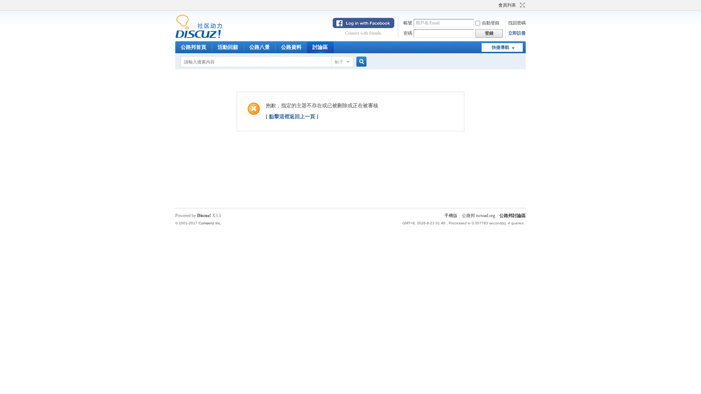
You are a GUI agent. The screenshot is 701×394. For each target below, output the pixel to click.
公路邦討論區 (512, 215)
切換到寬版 (521, 5)
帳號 (407, 23)
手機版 (450, 215)
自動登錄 (490, 23)
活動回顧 (228, 47)
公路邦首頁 (193, 47)
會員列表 (507, 5)
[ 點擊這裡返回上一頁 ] (292, 116)
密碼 (407, 33)
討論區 (320, 47)
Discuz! (204, 215)
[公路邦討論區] (198, 36)
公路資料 (291, 47)
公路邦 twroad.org (478, 215)
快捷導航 (500, 47)
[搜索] (360, 62)
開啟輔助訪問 (495, 5)
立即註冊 (517, 33)
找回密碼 (517, 23)
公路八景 (259, 47)
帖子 (339, 62)
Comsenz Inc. (210, 223)
